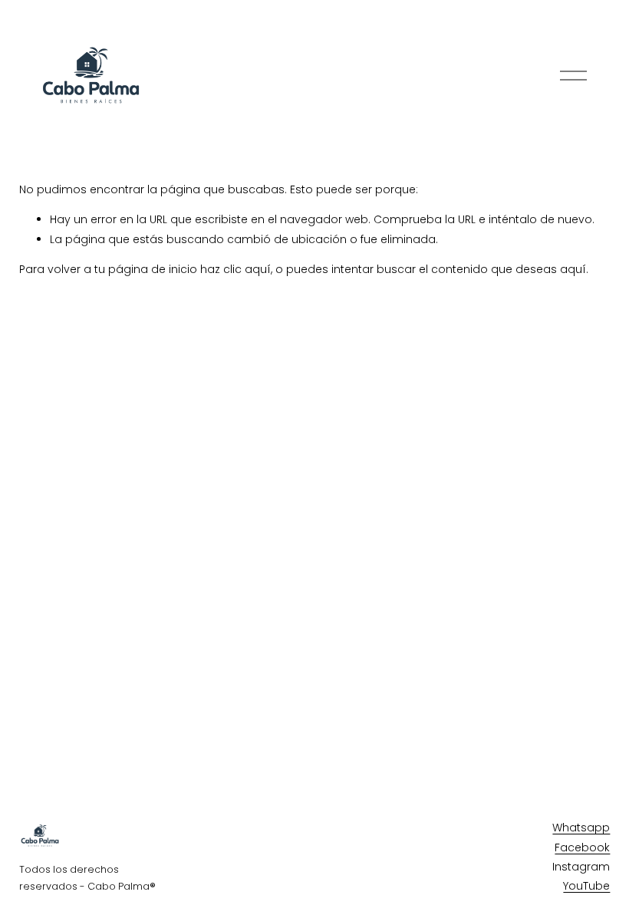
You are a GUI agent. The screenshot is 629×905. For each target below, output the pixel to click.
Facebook (582, 847)
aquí (573, 269)
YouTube (586, 885)
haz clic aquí (235, 269)
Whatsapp (581, 827)
